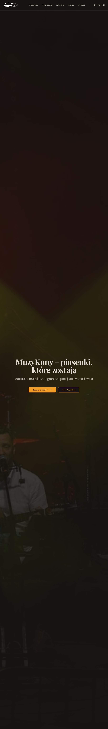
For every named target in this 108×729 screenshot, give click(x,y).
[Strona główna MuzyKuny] (10, 5)
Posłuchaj (71, 390)
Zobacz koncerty (40, 390)
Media (71, 5)
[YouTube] (103, 5)
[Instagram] (99, 5)
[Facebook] (95, 5)
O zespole (33, 5)
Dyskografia (47, 5)
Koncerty (60, 5)
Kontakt (81, 5)
